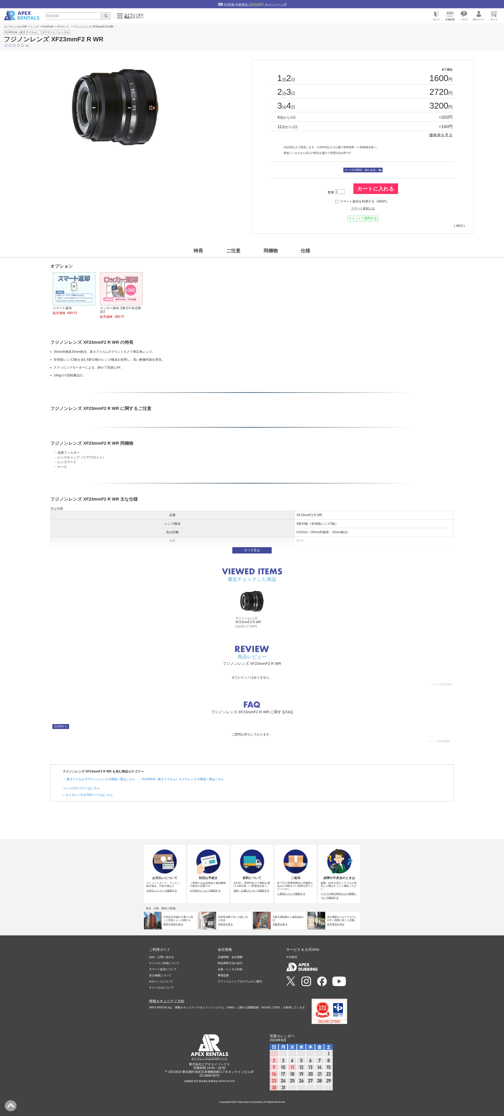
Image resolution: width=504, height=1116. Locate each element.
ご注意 (233, 250)
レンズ (35, 26)
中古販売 (291, 957)
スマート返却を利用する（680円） (364, 201)
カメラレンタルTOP (15, 26)
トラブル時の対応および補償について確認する (339, 895)
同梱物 (271, 250)
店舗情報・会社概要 (230, 957)
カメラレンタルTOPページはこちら (89, 794)
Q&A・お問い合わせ (161, 957)
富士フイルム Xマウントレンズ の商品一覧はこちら (101, 779)
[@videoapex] (322, 981)
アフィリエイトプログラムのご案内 (240, 981)
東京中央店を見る (173, 924)
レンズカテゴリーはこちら (82, 788)
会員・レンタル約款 (230, 969)
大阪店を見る (279, 924)
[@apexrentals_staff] (306, 981)
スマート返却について (163, 969)
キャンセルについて (161, 987)
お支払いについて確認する (161, 890)
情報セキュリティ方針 (166, 1001)
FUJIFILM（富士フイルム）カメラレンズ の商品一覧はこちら (183, 779)
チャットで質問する (363, 218)
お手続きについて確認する (205, 890)
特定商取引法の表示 (230, 963)
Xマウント (63, 26)
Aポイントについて (161, 981)
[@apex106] (290, 981)
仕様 (305, 250)
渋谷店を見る (225, 924)
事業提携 (223, 975)
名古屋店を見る (335, 924)
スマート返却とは (363, 208)
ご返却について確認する (291, 893)
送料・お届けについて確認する (251, 890)
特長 (198, 250)
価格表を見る (441, 135)
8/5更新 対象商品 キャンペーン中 (255, 4)
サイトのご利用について (164, 963)
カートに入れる (375, 189)
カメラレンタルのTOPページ (209, 1058)
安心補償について (160, 975)
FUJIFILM (48, 26)
